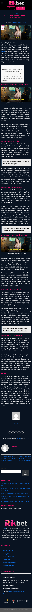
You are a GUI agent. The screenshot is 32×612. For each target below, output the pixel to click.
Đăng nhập (21, 8)
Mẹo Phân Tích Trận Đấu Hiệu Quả (14, 73)
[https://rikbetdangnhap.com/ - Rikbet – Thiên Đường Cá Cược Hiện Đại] (16, 2)
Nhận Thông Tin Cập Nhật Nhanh (13, 77)
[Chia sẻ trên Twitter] (14, 432)
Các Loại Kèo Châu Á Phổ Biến (13, 71)
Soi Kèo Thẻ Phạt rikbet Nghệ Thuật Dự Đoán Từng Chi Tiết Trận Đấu (24, 458)
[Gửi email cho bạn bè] (17, 432)
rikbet (3, 51)
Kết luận (5, 80)
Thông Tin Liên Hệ (8, 565)
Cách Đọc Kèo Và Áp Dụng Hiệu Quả (14, 78)
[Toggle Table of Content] (21, 67)
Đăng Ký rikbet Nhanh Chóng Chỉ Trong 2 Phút (14, 493)
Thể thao (16, 13)
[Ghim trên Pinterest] (20, 432)
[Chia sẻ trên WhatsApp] (8, 432)
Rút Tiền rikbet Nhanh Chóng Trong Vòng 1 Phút (15, 501)
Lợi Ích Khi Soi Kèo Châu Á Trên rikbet (12, 75)
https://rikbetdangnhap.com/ (16, 591)
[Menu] (2, 3)
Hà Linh (24, 22)
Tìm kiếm (3, 468)
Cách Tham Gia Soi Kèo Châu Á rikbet (12, 69)
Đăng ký (11, 8)
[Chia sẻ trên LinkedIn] (23, 432)
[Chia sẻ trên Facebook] (11, 432)
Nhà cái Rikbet (25, 610)
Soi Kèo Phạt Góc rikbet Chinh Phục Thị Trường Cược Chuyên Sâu (8, 458)
